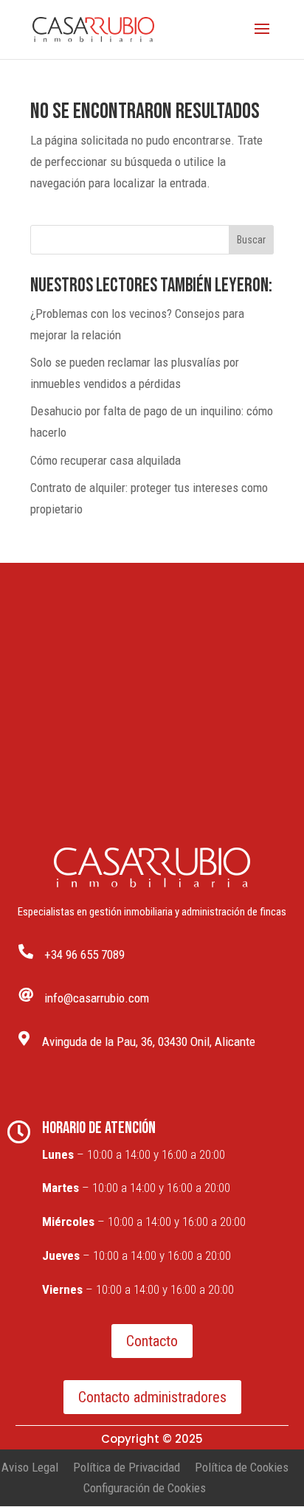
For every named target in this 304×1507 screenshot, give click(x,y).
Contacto (152, 1341)
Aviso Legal (29, 1467)
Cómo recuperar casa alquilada (105, 460)
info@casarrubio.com (96, 998)
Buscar (251, 240)
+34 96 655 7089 (84, 954)
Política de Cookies (242, 1467)
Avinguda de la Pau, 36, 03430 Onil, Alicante (148, 1041)
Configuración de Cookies (144, 1487)
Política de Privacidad (126, 1467)
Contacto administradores (152, 1397)
